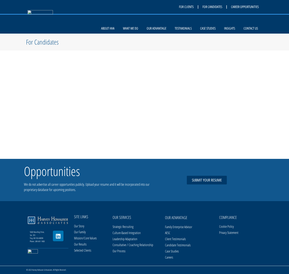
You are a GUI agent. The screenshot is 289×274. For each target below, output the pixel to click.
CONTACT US (251, 28)
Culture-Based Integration (127, 232)
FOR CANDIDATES (212, 7)
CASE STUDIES (208, 28)
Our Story (79, 226)
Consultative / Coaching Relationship (133, 245)
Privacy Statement (228, 232)
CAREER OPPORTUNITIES (245, 7)
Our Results (80, 244)
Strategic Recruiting (123, 226)
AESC (167, 232)
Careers (169, 257)
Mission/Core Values (85, 238)
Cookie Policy (226, 226)
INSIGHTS (229, 28)
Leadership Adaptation (125, 239)
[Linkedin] (58, 236)
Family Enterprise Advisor (178, 227)
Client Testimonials (175, 239)
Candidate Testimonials (178, 245)
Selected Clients (82, 250)
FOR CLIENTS (186, 7)
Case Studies (172, 251)
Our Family (80, 232)
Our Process (119, 251)
